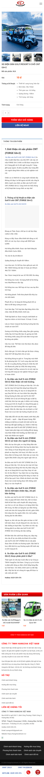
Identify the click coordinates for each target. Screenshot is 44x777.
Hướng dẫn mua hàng (9, 685)
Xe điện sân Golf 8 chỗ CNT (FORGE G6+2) (20, 157)
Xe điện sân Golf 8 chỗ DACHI (15, 204)
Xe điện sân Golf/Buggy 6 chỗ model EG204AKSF (11, 621)
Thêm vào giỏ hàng (22, 120)
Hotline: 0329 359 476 (12, 773)
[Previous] (5, 32)
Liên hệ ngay (22, 125)
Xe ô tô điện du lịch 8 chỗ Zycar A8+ (33, 621)
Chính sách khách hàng (9, 680)
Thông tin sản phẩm (12, 141)
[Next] (39, 32)
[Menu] (40, 4)
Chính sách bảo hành (9, 698)
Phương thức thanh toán (10, 689)
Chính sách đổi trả (8, 703)
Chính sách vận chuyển (9, 694)
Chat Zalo (7, 767)
